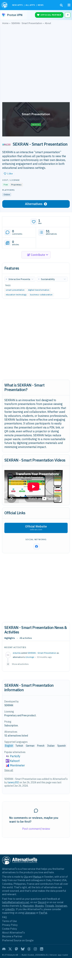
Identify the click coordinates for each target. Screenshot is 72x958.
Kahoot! (15, 761)
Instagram (61, 905)
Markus (37, 876)
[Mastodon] (16, 949)
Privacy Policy (10, 925)
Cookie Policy (9, 928)
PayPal (43, 912)
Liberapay (30, 912)
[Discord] (4, 949)
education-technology (16, 294)
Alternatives (33, 204)
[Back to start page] (4, 5)
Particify (15, 756)
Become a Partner (12, 936)
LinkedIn (10, 909)
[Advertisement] (36, 64)
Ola (26, 876)
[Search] (61, 5)
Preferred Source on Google (18, 940)
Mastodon (28, 905)
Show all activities (20, 664)
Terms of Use (9, 921)
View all (8, 770)
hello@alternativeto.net (15, 902)
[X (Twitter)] (10, 949)
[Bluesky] (22, 949)
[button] (8, 173)
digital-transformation (38, 290)
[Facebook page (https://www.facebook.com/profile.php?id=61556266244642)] (36, 546)
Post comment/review (36, 828)
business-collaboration (41, 294)
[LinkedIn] (41, 949)
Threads (49, 905)
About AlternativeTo (13, 932)
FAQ (4, 917)
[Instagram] (35, 949)
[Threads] (29, 949)
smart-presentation (15, 290)
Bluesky (39, 905)
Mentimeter (17, 765)
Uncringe (30, 657)
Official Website (36, 528)
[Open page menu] (69, 5)
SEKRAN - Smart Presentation (42, 653)
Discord (42, 902)
